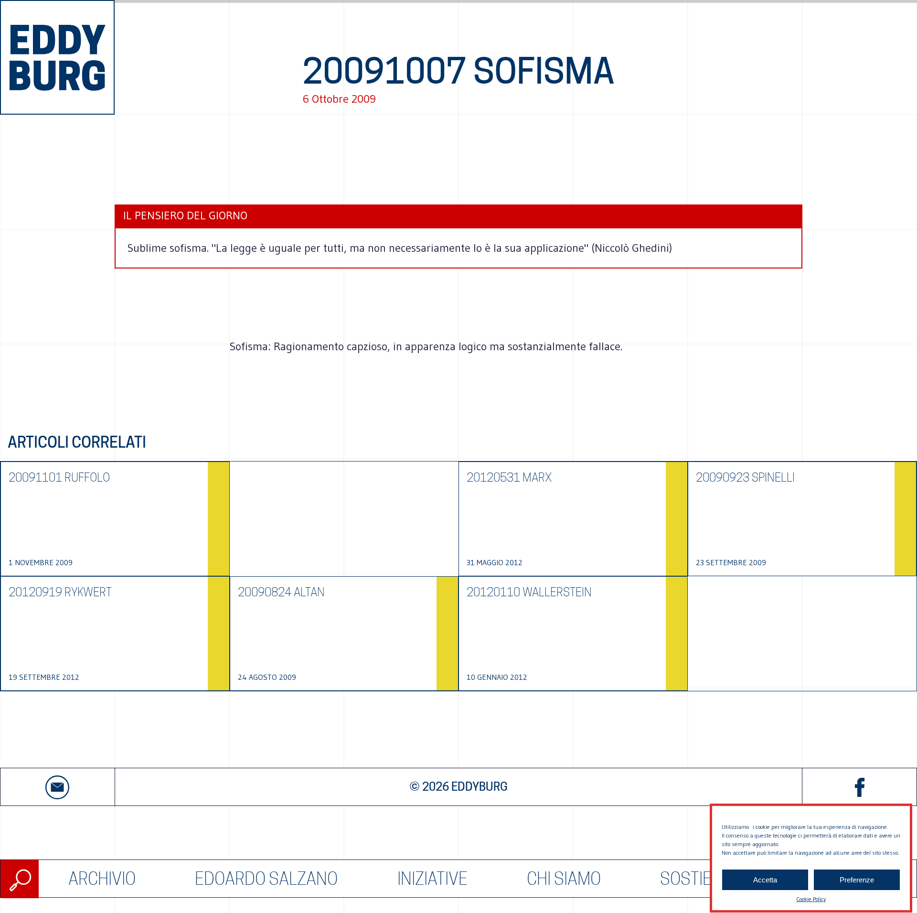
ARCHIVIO (102, 879)
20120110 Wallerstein (529, 592)
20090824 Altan (281, 592)
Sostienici (699, 879)
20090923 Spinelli (745, 477)
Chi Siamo (564, 879)
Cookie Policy (811, 898)
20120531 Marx (509, 477)
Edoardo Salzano (266, 879)
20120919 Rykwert (60, 592)
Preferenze (857, 880)
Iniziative (432, 879)
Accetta (765, 880)
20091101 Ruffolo (59, 477)
